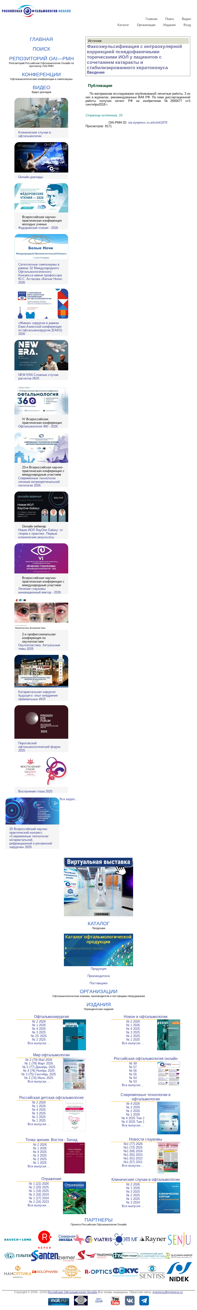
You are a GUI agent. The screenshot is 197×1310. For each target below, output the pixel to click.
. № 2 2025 (39, 1159)
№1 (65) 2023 (132, 1155)
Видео (186, 19)
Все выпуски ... (39, 1043)
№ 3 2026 (133, 1107)
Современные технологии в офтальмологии (146, 1097)
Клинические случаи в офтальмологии (34, 134)
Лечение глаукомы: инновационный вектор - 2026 (39, 590)
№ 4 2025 (39, 1029)
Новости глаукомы (145, 1139)
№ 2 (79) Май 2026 (38, 1060)
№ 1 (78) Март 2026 (39, 1063)
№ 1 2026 (39, 1025)
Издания (169, 25)
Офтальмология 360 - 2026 (38, 426)
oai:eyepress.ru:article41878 (147, 122)
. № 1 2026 (39, 1148)
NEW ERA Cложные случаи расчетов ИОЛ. (38, 376)
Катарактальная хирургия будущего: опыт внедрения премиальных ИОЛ (38, 695)
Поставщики (98, 983)
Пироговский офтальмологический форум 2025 (39, 746)
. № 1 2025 (39, 1162)
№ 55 (133, 1074)
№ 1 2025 (133, 1039)
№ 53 (133, 1081)
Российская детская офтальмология (51, 1098)
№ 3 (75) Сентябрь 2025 (38, 1074)
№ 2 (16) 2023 (39, 1202)
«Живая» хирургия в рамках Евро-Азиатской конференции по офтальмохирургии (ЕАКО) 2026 (40, 328)
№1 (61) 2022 (132, 1158)
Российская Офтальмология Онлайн (72, 1292)
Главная (151, 19)
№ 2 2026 (39, 1021)
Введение (96, 72)
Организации (146, 25)
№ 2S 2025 (39, 1036)
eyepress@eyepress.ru (168, 1292)
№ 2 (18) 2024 (39, 1194)
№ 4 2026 (133, 1103)
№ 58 (133, 1063)
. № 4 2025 (39, 1152)
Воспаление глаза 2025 (35, 791)
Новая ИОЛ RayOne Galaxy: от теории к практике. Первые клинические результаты (40, 533)
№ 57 (133, 1067)
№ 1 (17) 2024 (39, 1198)
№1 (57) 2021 (132, 1162)
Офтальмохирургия (51, 1017)
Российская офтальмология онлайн (146, 1059)
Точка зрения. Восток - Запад (51, 1140)
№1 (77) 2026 (132, 1144)
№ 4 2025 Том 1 (133, 1122)
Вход (187, 25)
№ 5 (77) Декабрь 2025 (38, 1067)
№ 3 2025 (39, 1032)
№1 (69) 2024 (132, 1151)
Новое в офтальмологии (145, 1017)
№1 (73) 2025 (132, 1147)
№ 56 (133, 1070)
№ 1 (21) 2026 (39, 1183)
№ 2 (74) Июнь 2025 (38, 1078)
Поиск (169, 19)
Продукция (98, 969)
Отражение (51, 1179)
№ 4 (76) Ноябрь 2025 (39, 1070)
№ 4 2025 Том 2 (133, 1118)
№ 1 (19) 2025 (39, 1191)
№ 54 (133, 1078)
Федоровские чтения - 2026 (38, 228)
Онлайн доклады (30, 177)
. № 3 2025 (39, 1155)
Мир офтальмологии (51, 1055)
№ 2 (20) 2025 (39, 1187)
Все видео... (69, 799)
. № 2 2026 (39, 1144)
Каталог (123, 25)
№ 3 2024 (133, 1202)
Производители (98, 976)
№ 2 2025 (39, 1039)
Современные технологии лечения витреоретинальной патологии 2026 (39, 481)
